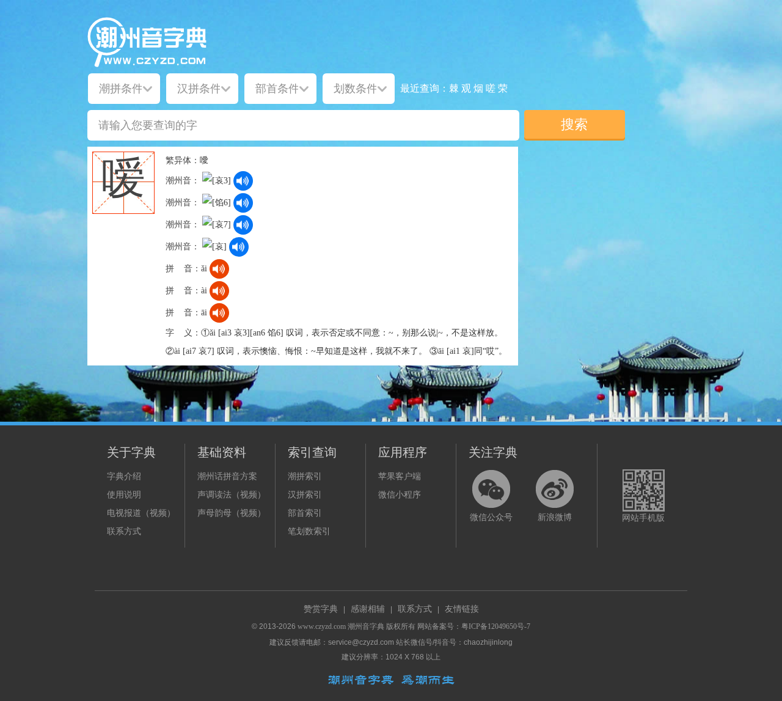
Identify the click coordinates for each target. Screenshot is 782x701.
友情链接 (462, 609)
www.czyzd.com (322, 626)
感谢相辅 (368, 609)
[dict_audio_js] (243, 181)
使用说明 (124, 494)
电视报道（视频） (141, 513)
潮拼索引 (305, 476)
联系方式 (124, 531)
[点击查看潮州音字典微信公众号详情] (491, 489)
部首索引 (305, 513)
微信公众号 (491, 517)
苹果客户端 (399, 476)
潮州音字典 (366, 626)
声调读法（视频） (231, 494)
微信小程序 (399, 494)
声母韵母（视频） (231, 513)
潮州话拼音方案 (227, 476)
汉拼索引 (305, 494)
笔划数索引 (309, 531)
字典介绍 (124, 476)
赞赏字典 (321, 609)
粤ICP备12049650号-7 (495, 626)
